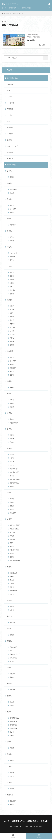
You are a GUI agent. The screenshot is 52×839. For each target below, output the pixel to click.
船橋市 (12, 294)
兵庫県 (9, 567)
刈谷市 (12, 462)
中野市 (12, 400)
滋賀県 (9, 492)
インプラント (11, 103)
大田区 (12, 306)
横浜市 (12, 371)
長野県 (9, 394)
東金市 (12, 280)
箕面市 (12, 553)
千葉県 (9, 266)
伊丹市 (12, 576)
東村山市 (13, 324)
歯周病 (9, 140)
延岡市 (12, 789)
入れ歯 (9, 97)
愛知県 (9, 448)
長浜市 (12, 502)
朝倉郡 (12, 732)
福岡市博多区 (14, 718)
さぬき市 (13, 690)
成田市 (12, 276)
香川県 (9, 683)
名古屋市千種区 (15, 479)
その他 (9, 115)
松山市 (12, 702)
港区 (11, 313)
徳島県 (9, 667)
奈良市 (12, 610)
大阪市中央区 (14, 550)
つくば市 (13, 209)
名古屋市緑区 (14, 469)
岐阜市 (12, 419)
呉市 (11, 651)
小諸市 (12, 407)
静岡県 (9, 429)
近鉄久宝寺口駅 (17, 13)
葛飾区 (12, 317)
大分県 (9, 766)
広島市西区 (13, 647)
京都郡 (12, 735)
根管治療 (10, 152)
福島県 (9, 183)
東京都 (9, 300)
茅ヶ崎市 (13, 361)
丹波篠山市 (13, 573)
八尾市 (22, 35)
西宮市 (12, 594)
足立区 (12, 320)
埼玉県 (9, 247)
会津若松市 (13, 189)
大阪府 (9, 519)
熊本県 (9, 754)
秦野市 (12, 375)
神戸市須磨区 (14, 591)
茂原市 (12, 272)
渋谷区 (12, 338)
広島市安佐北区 (15, 654)
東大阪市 (13, 532)
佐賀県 (9, 742)
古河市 (12, 205)
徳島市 (12, 677)
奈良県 (9, 600)
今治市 (12, 705)
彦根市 (12, 506)
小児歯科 (10, 84)
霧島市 (12, 804)
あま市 (12, 465)
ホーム (4, 8)
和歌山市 (13, 622)
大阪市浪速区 (14, 529)
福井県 (9, 381)
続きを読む (42, 45)
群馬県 (9, 231)
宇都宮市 (13, 225)
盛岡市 (12, 177)
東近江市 (13, 513)
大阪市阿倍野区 (15, 561)
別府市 (12, 776)
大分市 (12, 773)
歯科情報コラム (14, 8)
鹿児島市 (13, 801)
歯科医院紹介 (26, 8)
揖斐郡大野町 (14, 423)
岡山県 (9, 629)
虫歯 (8, 90)
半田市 (12, 476)
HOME (6, 13)
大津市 (12, 499)
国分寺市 (13, 327)
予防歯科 (10, 134)
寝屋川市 (13, 539)
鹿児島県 (10, 795)
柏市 (11, 287)
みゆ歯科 (31, 40)
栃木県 (9, 219)
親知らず (10, 158)
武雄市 (12, 748)
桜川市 (12, 212)
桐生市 (12, 241)
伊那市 (12, 403)
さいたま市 (13, 253)
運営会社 (44, 821)
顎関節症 (10, 109)
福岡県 (9, 712)
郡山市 (12, 193)
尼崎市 (12, 583)
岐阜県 (9, 413)
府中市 (12, 310)
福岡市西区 (13, 728)
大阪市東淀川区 (15, 525)
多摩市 (12, 345)
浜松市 (12, 439)
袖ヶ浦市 (13, 290)
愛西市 (12, 454)
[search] (45, 57)
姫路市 (12, 587)
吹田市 (12, 546)
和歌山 (9, 616)
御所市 (12, 606)
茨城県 (9, 199)
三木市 (12, 580)
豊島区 (12, 341)
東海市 (12, 486)
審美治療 (10, 128)
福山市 (12, 661)
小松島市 (13, 674)
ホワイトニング (12, 146)
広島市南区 (13, 658)
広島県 (9, 641)
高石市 (12, 557)
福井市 (12, 387)
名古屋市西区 (14, 472)
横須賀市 (13, 368)
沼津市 (12, 442)
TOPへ (39, 837)
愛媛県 (9, 696)
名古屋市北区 (14, 483)
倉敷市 (12, 635)
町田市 (12, 331)
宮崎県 (9, 782)
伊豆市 (12, 435)
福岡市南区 (13, 725)
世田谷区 (13, 334)
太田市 (12, 237)
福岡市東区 (13, 721)
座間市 (12, 364)
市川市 (12, 283)
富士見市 (13, 257)
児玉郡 (12, 260)
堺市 (11, 543)
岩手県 (9, 171)
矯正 (8, 121)
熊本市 (12, 760)
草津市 (12, 509)
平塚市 (12, 357)
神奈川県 (10, 351)
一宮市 (12, 458)
